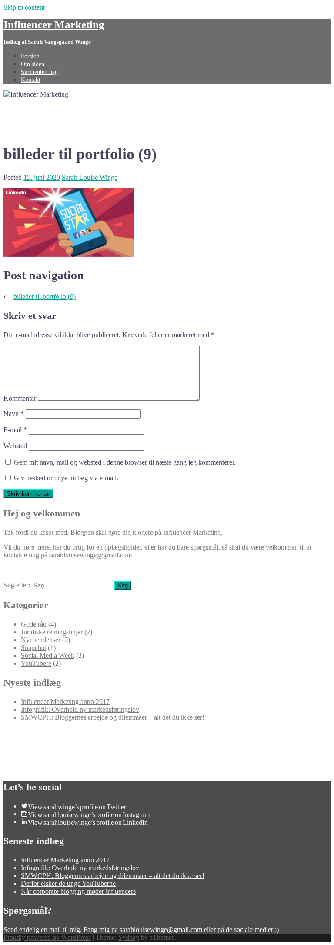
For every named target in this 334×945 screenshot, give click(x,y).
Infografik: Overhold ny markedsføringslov (80, 709)
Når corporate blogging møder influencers (78, 891)
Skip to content (24, 7)
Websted (15, 445)
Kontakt (30, 80)
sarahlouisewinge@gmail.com (90, 555)
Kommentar (19, 398)
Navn (13, 413)
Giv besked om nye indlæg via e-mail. (66, 478)
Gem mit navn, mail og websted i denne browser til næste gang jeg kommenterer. (125, 462)
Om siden (32, 64)
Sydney (128, 937)
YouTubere (36, 663)
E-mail (15, 429)
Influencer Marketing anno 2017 (65, 701)
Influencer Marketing (53, 24)
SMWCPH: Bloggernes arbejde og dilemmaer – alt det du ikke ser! (112, 717)
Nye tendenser (40, 639)
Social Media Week (47, 655)
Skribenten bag (39, 72)
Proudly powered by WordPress (47, 937)
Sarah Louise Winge (89, 177)
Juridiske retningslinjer (52, 632)
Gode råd (34, 624)
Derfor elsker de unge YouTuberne (68, 883)
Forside (30, 56)
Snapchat (33, 647)
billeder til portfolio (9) (44, 296)
